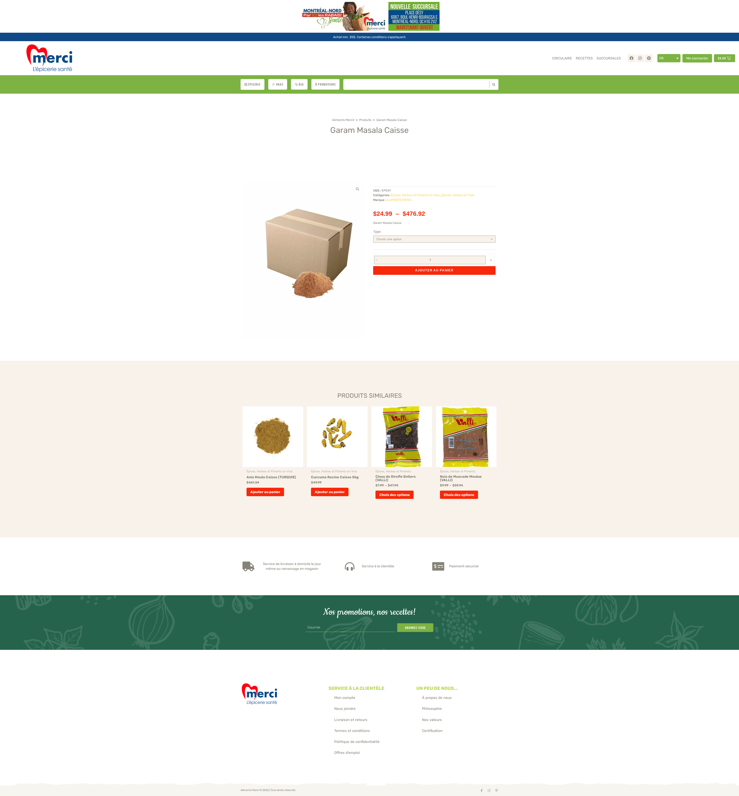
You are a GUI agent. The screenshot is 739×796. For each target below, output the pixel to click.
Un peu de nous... (437, 688)
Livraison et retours (350, 720)
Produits (365, 120)
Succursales (609, 58)
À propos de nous (437, 697)
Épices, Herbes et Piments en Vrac (415, 195)
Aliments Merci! (343, 120)
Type (377, 232)
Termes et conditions (352, 730)
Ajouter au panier (434, 270)
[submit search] (493, 84)
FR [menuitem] (661, 58)
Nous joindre (345, 708)
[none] (668, 58)
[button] (357, 189)
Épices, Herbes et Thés (457, 195)
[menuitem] (668, 58)
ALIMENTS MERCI (399, 200)
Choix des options (394, 495)
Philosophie (432, 708)
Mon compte (344, 697)
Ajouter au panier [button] (265, 492)
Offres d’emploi (347, 752)
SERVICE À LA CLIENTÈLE (356, 688)
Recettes (584, 58)
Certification (432, 730)
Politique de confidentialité (357, 741)
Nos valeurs (432, 720)
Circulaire (562, 58)
